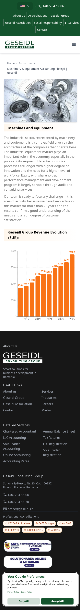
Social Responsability (48, 22)
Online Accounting (17, 455)
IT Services (72, 22)
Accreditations (37, 15)
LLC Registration (55, 444)
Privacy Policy (13, 592)
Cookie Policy (26, 592)
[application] (40, 284)
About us (19, 15)
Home (11, 63)
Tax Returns (52, 437)
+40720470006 (53, 6)
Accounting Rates (16, 461)
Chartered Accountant (19, 431)
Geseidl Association (18, 22)
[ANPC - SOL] (40, 561)
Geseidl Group (60, 15)
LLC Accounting (14, 437)
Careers (47, 404)
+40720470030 (18, 502)
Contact (42, 30)
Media (46, 410)
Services (47, 391)
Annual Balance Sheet (59, 431)
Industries (25, 63)
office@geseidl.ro (20, 509)
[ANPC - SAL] (40, 546)
